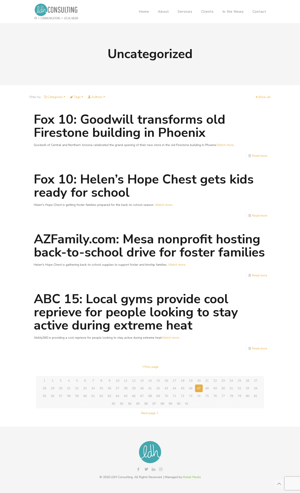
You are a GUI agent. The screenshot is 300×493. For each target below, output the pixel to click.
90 (178, 404)
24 (231, 381)
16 (166, 381)
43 (166, 388)
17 (174, 381)
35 (101, 388)
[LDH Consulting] (56, 11)
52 (239, 388)
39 (134, 388)
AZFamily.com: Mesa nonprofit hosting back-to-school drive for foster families (149, 245)
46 (190, 388)
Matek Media (192, 477)
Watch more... (226, 145)
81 (255, 396)
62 (101, 396)
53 (247, 388)
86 (146, 404)
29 (52, 388)
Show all (264, 97)
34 (93, 388)
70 (166, 396)
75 (207, 396)
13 (142, 381)
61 (93, 396)
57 (60, 396)
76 (215, 396)
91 (186, 404)
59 (77, 396)
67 (142, 396)
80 (247, 396)
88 (162, 404)
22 (215, 381)
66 (134, 396)
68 (150, 396)
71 (174, 396)
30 (60, 388)
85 (138, 404)
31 (68, 388)
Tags (77, 97)
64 (117, 396)
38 (125, 388)
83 (121, 404)
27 (255, 381)
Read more (259, 156)
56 (52, 396)
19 (190, 381)
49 (215, 388)
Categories (55, 97)
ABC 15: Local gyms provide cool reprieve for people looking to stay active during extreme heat (136, 312)
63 (109, 396)
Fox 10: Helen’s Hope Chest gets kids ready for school (144, 186)
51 (231, 388)
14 (150, 381)
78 (231, 396)
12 (134, 381)
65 (125, 396)
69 (158, 396)
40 (142, 388)
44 (174, 388)
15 (158, 381)
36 (109, 388)
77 (223, 396)
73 (190, 396)
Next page (148, 413)
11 (125, 381)
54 (255, 388)
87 (154, 404)
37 (117, 388)
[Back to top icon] (279, 484)
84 (130, 404)
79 (239, 396)
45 (182, 388)
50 (223, 388)
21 (207, 381)
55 (44, 396)
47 (199, 388)
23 (223, 381)
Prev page (152, 367)
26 (247, 381)
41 (150, 388)
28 (44, 388)
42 (158, 388)
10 (117, 381)
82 (113, 404)
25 (239, 381)
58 (68, 396)
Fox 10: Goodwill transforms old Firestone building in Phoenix (129, 126)
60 (85, 396)
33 (85, 388)
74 (199, 396)
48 (207, 388)
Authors (97, 97)
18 (182, 381)
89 (170, 404)
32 (77, 388)
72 (182, 396)
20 (199, 381)
